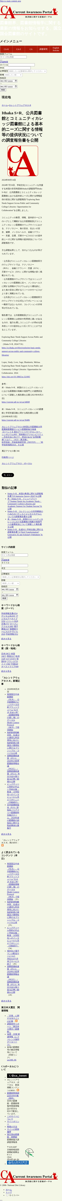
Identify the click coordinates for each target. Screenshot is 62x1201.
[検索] (1, 60)
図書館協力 (27, 429)
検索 (3, 90)
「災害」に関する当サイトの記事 (13, 1018)
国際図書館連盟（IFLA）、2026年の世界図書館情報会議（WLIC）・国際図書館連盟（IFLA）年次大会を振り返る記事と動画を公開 (13, 769)
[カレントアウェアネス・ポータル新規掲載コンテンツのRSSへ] (18, 1090)
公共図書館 (33, 427)
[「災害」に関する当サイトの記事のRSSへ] (16, 1021)
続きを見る (6, 639)
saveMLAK (11, 1060)
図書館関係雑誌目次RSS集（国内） (13, 1095)
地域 (34, 429)
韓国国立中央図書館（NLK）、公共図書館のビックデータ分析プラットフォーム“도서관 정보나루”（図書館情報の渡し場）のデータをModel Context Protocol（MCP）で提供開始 (13, 712)
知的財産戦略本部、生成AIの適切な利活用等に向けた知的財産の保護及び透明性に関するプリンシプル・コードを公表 (13, 742)
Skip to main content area (10, 1)
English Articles (56, 49)
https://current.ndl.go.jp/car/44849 (16, 402)
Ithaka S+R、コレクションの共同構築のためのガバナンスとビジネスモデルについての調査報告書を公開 (25, 514)
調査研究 (44, 49)
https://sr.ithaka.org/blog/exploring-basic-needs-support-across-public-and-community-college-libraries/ (21, 351)
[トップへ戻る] (1, 1200)
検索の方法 (12, 1127)
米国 (26, 427)
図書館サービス (15, 429)
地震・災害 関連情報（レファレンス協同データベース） (13, 1039)
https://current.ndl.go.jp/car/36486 (16, 420)
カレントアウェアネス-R (13, 427)
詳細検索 (4, 62)
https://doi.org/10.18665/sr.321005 (16, 377)
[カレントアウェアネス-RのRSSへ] (2, 846)
